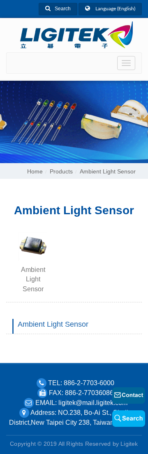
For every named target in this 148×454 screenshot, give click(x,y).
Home (35, 171)
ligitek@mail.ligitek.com (92, 402)
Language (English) (114, 8)
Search (63, 9)
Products (61, 171)
